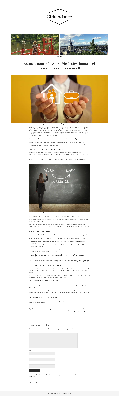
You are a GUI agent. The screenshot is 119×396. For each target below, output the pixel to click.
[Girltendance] (59, 23)
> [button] (106, 44)
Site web (30, 363)
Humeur (37, 382)
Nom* (30, 350)
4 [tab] (61, 56)
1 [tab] (57, 56)
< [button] (13, 44)
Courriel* (30, 356)
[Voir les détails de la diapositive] (35, 44)
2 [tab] (58, 56)
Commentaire (31, 332)
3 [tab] (60, 56)
